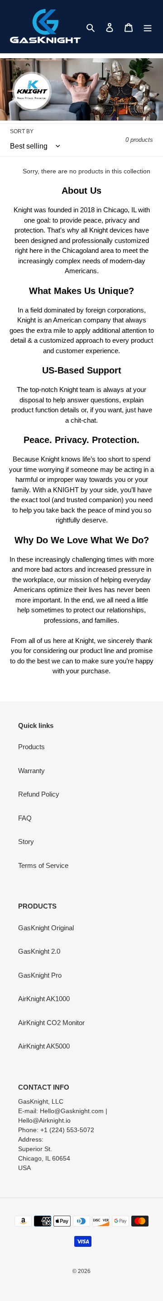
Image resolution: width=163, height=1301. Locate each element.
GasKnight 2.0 (39, 951)
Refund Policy (38, 794)
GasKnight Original (46, 928)
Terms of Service (43, 865)
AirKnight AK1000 (44, 999)
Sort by (22, 131)
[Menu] (147, 26)
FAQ (25, 818)
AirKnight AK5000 (44, 1046)
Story (26, 841)
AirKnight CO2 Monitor (51, 1022)
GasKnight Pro (40, 975)
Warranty (31, 770)
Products (31, 747)
